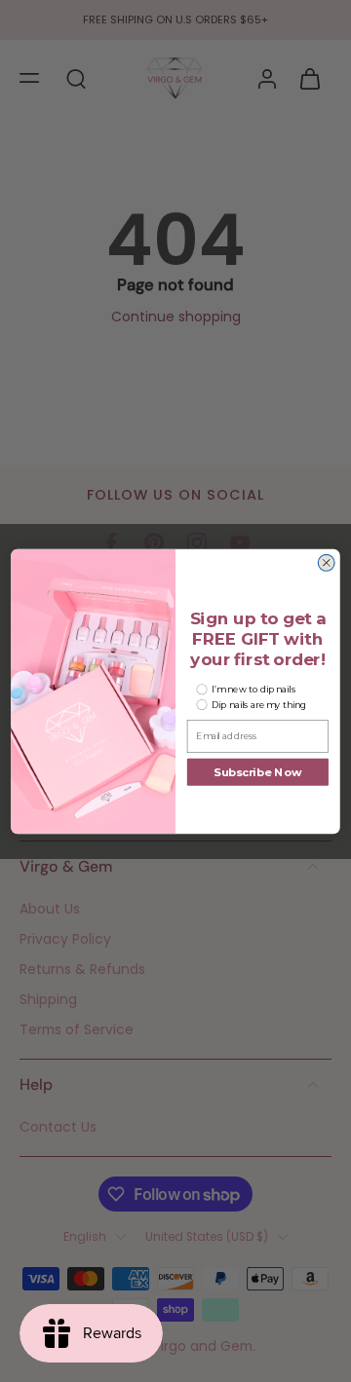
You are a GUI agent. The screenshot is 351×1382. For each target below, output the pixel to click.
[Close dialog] (326, 562)
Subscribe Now (257, 771)
